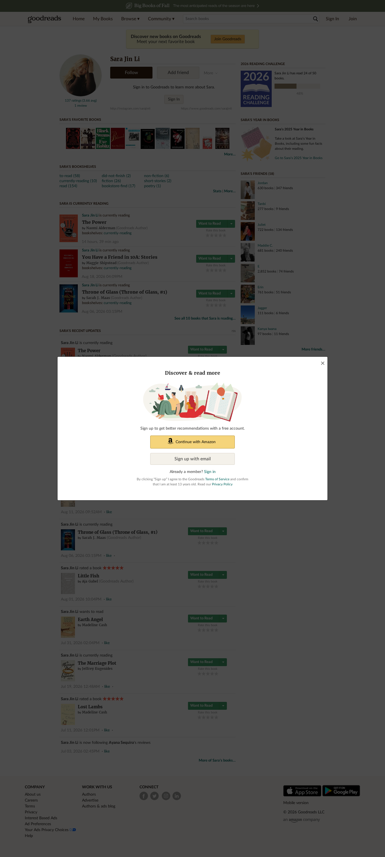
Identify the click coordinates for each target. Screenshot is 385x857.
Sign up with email (192, 459)
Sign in (210, 472)
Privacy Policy (222, 484)
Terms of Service (217, 479)
